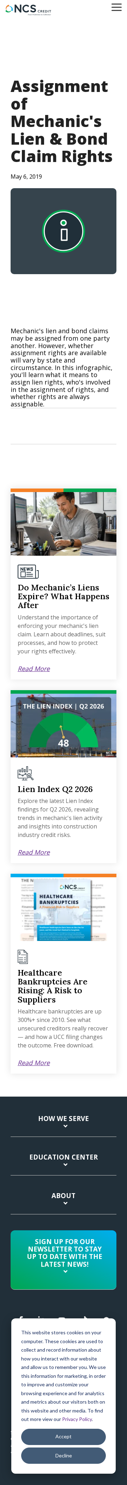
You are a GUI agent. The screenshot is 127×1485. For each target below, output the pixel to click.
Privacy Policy (77, 1419)
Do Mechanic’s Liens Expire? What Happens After (63, 596)
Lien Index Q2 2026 (55, 789)
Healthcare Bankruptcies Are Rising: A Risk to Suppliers (52, 986)
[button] (116, 7)
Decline (63, 1455)
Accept (63, 1436)
